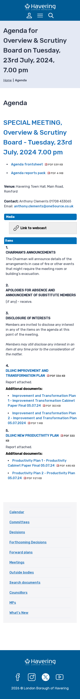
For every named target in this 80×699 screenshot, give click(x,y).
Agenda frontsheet (37, 164)
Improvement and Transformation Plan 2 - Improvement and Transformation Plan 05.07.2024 (42, 418)
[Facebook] (18, 677)
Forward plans (21, 552)
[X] (45, 677)
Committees (19, 522)
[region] (40, 362)
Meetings (16, 562)
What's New (18, 613)
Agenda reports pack (37, 173)
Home (7, 80)
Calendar (16, 512)
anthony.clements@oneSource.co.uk (43, 206)
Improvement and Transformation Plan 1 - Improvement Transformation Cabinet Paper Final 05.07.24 (42, 400)
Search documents (24, 582)
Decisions (17, 532)
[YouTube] (59, 677)
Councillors (18, 593)
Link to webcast (34, 228)
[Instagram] (32, 677)
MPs (12, 603)
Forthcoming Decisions (28, 542)
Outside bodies (21, 572)
